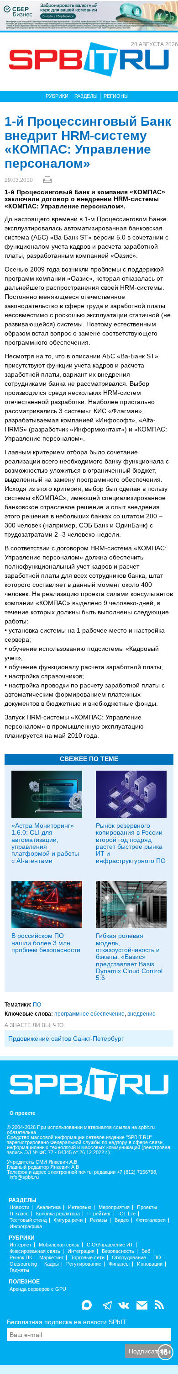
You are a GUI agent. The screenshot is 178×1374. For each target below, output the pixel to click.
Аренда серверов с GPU (38, 1289)
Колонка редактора (58, 1213)
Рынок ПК (21, 1257)
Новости (19, 1207)
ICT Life (127, 1213)
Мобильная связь (59, 1244)
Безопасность (118, 1251)
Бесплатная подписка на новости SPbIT (66, 1322)
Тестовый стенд (28, 1220)
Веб (145, 1251)
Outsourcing (23, 1264)
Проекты (147, 1207)
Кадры (51, 1264)
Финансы (119, 1264)
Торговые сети (88, 1257)
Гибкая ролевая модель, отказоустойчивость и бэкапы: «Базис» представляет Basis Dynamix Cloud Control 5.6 (129, 956)
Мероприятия (114, 1207)
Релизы (98, 1220)
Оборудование (129, 1257)
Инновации (149, 1264)
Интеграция (81, 1251)
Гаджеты (19, 1270)
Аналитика (49, 1207)
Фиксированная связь (35, 1251)
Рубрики (57, 96)
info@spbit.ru (24, 1177)
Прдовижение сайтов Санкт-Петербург (66, 1038)
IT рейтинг (99, 1213)
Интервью (79, 1207)
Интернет (20, 1244)
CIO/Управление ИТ (110, 1244)
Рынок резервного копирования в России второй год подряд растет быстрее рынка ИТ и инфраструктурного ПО (131, 843)
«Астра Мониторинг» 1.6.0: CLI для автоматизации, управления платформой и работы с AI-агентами (45, 843)
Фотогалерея (151, 1220)
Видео (122, 1220)
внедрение (141, 1014)
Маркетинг (51, 1257)
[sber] (89, 15)
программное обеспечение (89, 1014)
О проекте (22, 1113)
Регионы (116, 96)
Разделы (86, 96)
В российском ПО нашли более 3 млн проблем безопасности (45, 942)
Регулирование (83, 1264)
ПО (37, 1004)
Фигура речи (68, 1220)
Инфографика (26, 1226)
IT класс (19, 1213)
